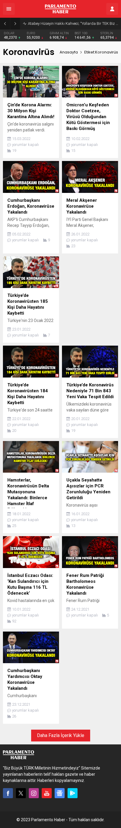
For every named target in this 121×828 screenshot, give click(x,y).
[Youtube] (47, 793)
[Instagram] (34, 793)
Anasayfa (69, 52)
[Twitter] (21, 793)
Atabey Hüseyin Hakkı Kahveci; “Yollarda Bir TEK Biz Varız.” (73, 23)
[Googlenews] (60, 793)
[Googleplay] (73, 793)
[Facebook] (8, 793)
